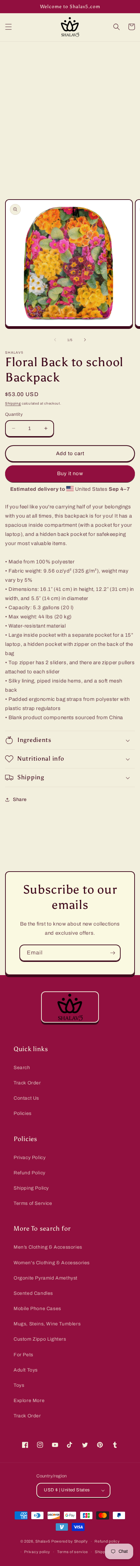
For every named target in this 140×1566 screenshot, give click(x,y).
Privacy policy (37, 1552)
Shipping (13, 403)
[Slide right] (84, 339)
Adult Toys (26, 1370)
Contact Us (26, 1098)
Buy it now (70, 473)
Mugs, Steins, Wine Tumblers (47, 1323)
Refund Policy (30, 1172)
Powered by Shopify (69, 1541)
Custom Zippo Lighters (40, 1339)
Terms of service (72, 1552)
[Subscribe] (112, 953)
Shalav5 (42, 1541)
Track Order (27, 1082)
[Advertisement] (70, 115)
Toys (19, 1385)
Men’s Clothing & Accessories (48, 1247)
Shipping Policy (31, 1188)
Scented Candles (33, 1293)
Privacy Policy (30, 1157)
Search (22, 1067)
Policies (23, 1113)
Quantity (14, 414)
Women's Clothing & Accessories (52, 1262)
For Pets (23, 1354)
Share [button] (20, 799)
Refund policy (107, 1541)
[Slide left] (55, 339)
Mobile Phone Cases (37, 1308)
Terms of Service (33, 1203)
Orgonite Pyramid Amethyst (45, 1278)
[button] (8, 26)
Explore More (29, 1400)
